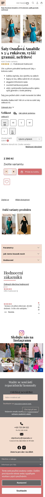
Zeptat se (5, 199)
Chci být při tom (30, 409)
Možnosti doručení (34, 147)
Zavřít (15, 197)
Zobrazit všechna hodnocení (16, 284)
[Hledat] (33, 2)
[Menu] (3, 3)
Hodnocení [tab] (8, 260)
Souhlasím (21, 491)
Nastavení (21, 483)
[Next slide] (39, 29)
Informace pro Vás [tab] (9, 465)
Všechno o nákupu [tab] (9, 459)
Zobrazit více (6, 107)
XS (5, 234)
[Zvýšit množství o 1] (13, 171)
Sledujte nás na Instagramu (22, 339)
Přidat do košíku (32, 172)
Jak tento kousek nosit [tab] (14, 254)
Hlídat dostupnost (22, 199)
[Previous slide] (4, 29)
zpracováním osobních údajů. (23, 403)
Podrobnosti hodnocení (22, 64)
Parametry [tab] (8, 247)
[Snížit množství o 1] (6, 171)
